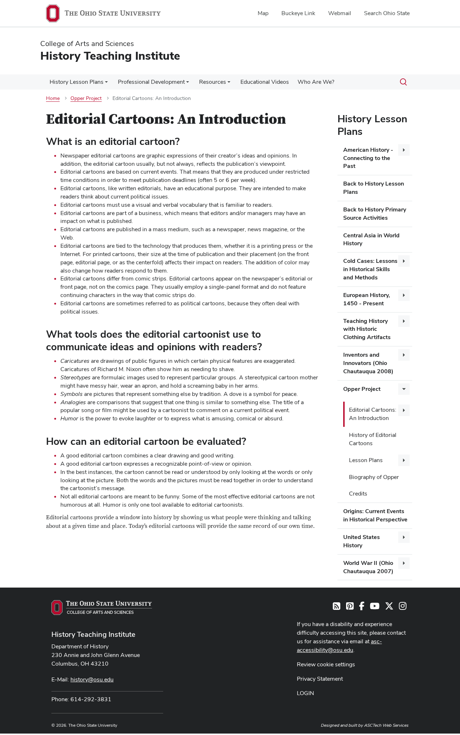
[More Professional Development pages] (187, 84)
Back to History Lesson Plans (373, 188)
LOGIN (305, 693)
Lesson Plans (366, 460)
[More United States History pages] (404, 537)
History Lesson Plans (77, 82)
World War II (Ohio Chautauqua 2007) (368, 567)
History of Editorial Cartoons (372, 439)
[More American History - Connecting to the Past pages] (404, 150)
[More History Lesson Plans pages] (106, 84)
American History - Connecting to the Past (368, 158)
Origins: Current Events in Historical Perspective (375, 515)
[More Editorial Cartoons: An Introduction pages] (404, 410)
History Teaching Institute (93, 634)
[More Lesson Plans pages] (404, 460)
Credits (358, 493)
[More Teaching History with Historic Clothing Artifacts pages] (404, 321)
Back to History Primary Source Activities (374, 214)
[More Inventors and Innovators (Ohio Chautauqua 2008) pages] (404, 355)
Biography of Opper (374, 477)
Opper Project (362, 389)
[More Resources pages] (229, 84)
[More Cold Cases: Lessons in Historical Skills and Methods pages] (404, 261)
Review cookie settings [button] (326, 664)
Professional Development (151, 82)
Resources (212, 82)
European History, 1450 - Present (366, 299)
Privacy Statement (320, 678)
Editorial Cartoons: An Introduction (372, 414)
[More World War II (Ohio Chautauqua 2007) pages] (404, 563)
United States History (361, 541)
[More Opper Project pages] (404, 389)
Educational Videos (264, 82)
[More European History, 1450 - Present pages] (404, 295)
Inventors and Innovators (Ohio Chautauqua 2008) (368, 363)
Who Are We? (316, 82)
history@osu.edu (92, 679)
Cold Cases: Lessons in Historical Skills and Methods (370, 269)
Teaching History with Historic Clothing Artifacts (367, 329)
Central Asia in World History (371, 239)
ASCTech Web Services (386, 725)
